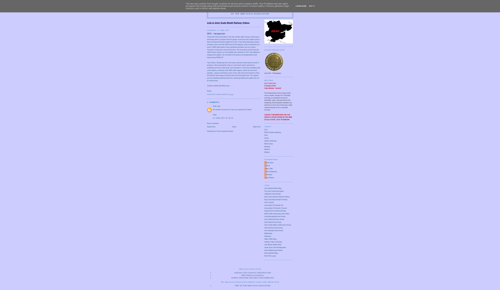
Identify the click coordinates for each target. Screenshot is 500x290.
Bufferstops (268, 233)
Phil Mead (268, 175)
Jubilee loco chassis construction (252, 273)
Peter (215, 106)
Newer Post (211, 127)
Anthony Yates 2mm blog (273, 242)
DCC (266, 130)
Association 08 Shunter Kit (273, 205)
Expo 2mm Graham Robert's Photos (277, 197)
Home (234, 127)
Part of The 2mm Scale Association (252, 286)
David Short (269, 163)
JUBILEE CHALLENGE (272, 194)
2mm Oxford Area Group (272, 222)
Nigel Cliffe (269, 169)
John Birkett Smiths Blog (273, 188)
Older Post (256, 127)
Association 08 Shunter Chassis (275, 208)
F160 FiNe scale (270, 256)
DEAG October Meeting (272, 132)
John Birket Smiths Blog (272, 245)
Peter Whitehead (271, 172)
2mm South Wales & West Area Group (277, 225)
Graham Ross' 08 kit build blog (275, 211)
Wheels (267, 152)
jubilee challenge (270, 141)
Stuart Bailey (269, 178)
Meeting (267, 147)
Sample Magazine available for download (252, 278)
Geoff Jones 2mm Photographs (275, 247)
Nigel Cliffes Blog (270, 239)
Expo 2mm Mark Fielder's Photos (276, 200)
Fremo (266, 138)
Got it (312, 6)
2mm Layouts (269, 202)
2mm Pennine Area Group (273, 228)
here (234, 50)
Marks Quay (268, 144)
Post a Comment (213, 123)
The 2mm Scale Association (274, 191)
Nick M (267, 166)
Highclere (267, 236)
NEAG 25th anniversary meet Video (276, 214)
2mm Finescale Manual (252, 275)
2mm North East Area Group (274, 219)
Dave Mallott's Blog (271, 253)
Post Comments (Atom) (225, 131)
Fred (266, 135)
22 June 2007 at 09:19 (223, 118)
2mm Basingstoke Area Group (274, 216)
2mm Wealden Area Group (273, 230)
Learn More (301, 6)
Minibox (267, 149)
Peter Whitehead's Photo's (273, 250)
